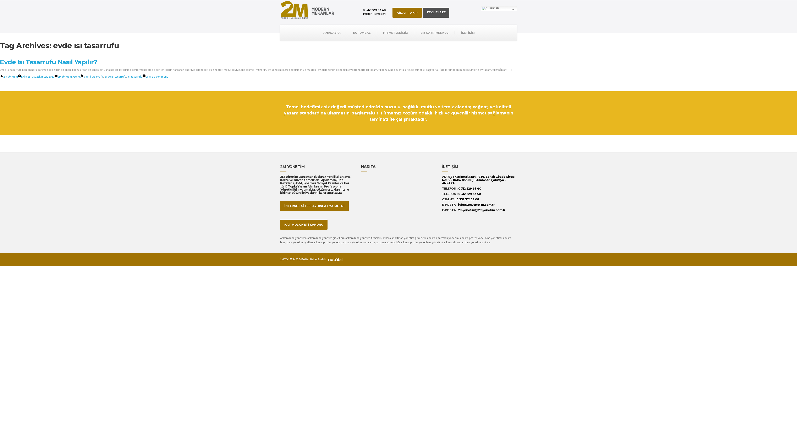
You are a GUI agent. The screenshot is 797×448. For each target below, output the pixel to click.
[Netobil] (335, 259)
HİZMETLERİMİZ (395, 33)
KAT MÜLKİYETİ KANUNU (303, 224)
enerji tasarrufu (93, 76)
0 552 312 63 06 (467, 199)
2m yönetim (10, 76)
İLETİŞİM (468, 33)
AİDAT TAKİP (407, 13)
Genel (77, 76)
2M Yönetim (65, 76)
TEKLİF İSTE (436, 12)
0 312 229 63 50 (469, 194)
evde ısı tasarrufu (115, 76)
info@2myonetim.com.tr (476, 205)
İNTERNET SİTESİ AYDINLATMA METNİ (314, 206)
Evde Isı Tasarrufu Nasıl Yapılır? (48, 62)
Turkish (493, 8)
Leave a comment (157, 76)
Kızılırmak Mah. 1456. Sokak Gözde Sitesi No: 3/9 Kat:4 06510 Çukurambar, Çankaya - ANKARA (478, 180)
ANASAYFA (332, 33)
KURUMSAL (362, 33)
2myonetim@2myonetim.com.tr (481, 210)
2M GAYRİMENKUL (435, 33)
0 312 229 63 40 (469, 188)
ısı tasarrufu (135, 76)
